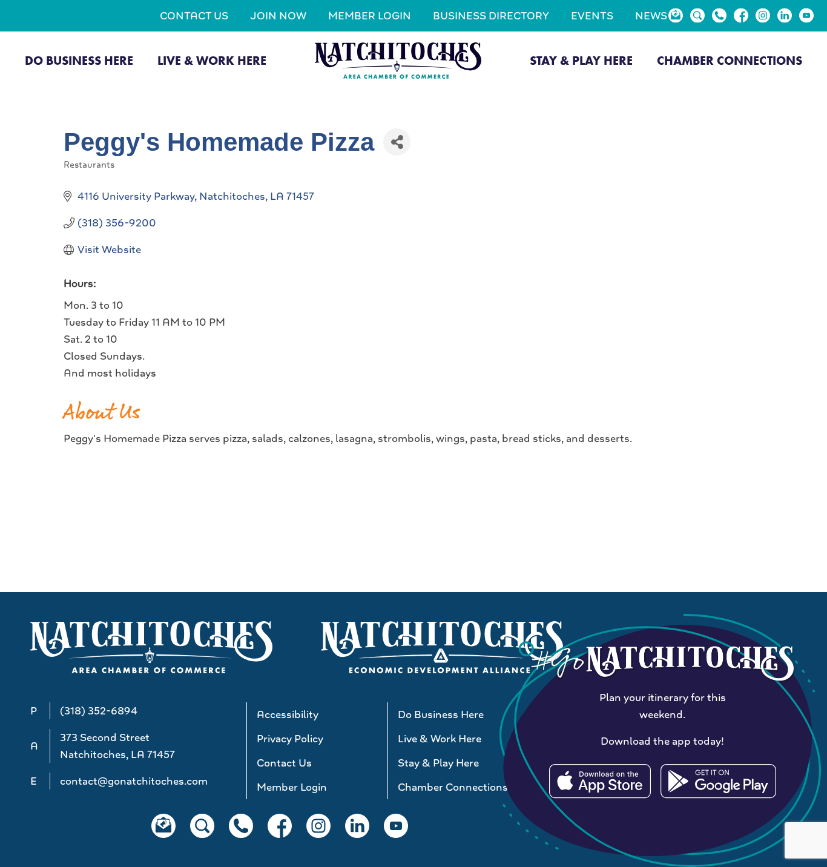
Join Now (278, 15)
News (651, 15)
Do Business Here (79, 60)
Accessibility (287, 714)
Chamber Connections (729, 60)
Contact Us (194, 15)
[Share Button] (396, 142)
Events (592, 15)
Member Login (369, 15)
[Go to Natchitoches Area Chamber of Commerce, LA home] (398, 60)
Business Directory (491, 15)
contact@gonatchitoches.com (134, 781)
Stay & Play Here (581, 60)
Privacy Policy (290, 738)
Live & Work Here (211, 60)
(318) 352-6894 (98, 711)
